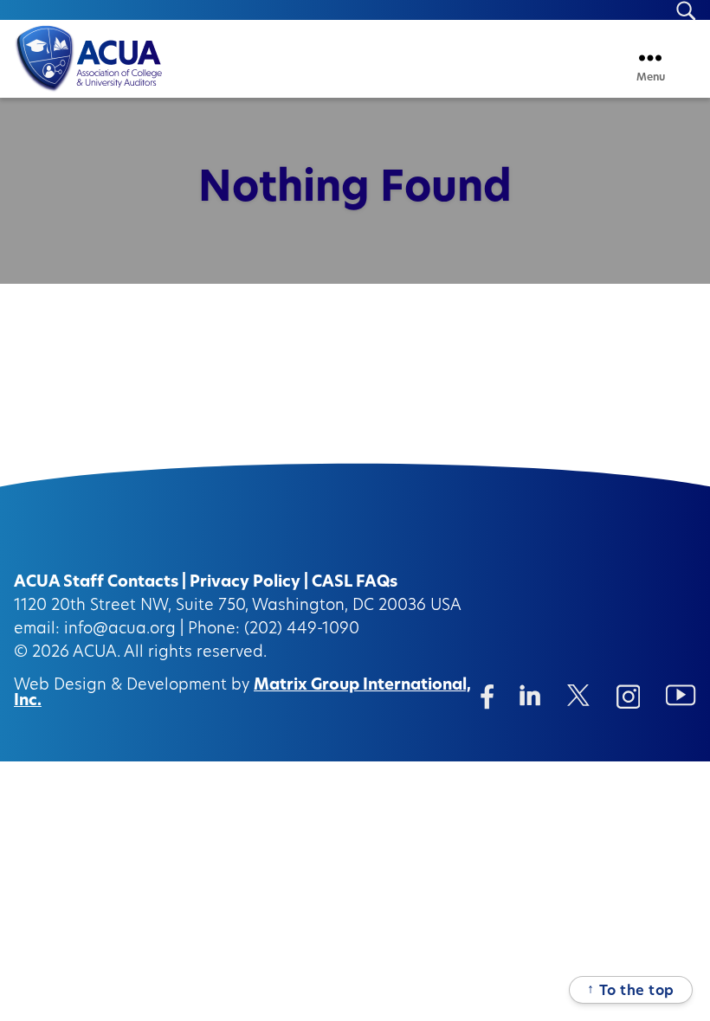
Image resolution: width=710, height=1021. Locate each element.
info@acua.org (120, 630)
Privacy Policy (245, 583)
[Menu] (650, 57)
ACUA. (96, 653)
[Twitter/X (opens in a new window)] (579, 695)
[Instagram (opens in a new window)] (628, 696)
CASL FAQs (354, 583)
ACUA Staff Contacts (96, 583)
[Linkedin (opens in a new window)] (530, 695)
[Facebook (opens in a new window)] (487, 696)
